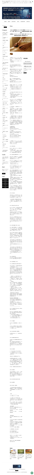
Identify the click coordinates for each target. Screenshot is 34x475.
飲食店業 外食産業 (5, 56)
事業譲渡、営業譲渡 (5, 40)
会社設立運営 (4, 89)
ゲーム (4, 75)
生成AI (4, 137)
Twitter (5, 182)
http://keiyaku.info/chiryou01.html (14, 128)
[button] (14, 22)
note (5, 185)
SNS (3, 45)
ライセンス (4, 134)
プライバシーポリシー (6, 161)
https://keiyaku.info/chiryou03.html (14, 134)
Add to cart (27, 63)
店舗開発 (4, 54)
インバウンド (4, 83)
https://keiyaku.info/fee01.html (14, 76)
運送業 (4, 123)
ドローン (4, 106)
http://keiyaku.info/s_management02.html (15, 131)
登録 (3, 173)
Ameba (5, 187)
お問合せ (4, 160)
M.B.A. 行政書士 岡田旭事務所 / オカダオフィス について (5, 158)
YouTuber (4, 115)
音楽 (3, 77)
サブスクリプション (5, 101)
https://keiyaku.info (12, 441)
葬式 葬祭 (4, 91)
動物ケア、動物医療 (5, 139)
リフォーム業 (4, 96)
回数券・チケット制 (5, 104)
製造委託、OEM (5, 117)
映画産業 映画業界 (5, 73)
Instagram (5, 180)
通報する (24, 71)
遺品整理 (4, 93)
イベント (4, 129)
